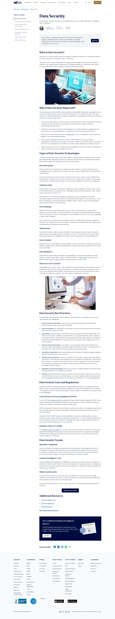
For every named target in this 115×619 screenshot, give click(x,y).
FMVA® (28, 563)
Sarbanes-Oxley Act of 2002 (50, 430)
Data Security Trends (20, 37)
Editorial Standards (18, 574)
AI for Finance (52, 2)
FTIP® (28, 579)
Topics (28, 589)
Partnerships (17, 584)
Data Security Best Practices (22, 29)
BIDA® (28, 574)
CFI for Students (18, 576)
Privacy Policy (75, 611)
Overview (16, 563)
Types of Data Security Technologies (21, 25)
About (69, 2)
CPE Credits (17, 579)
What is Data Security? (20, 18)
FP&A (66, 566)
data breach (70, 134)
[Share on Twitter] (62, 547)
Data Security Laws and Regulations (21, 33)
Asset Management (70, 581)
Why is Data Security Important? (23, 21)
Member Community (96, 563)
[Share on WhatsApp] (66, 547)
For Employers (56, 575)
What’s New (94, 566)
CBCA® (28, 571)
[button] (86, 2)
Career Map (68, 593)
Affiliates (16, 587)
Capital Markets (69, 571)
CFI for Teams (61, 2)
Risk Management (69, 578)
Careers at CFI (17, 571)
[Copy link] (69, 547)
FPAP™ (28, 566)
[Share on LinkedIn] (54, 547)
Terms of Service (92, 611)
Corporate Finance (57, 566)
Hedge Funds (68, 584)
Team (15, 568)
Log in (90, 2)
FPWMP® (29, 576)
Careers (35, 2)
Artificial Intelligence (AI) (48, 500)
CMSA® (28, 568)
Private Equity (68, 586)
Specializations (30, 592)
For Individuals (43, 563)
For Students (42, 566)
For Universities (56, 578)
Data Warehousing (46, 506)
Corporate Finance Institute (18, 2)
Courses (29, 594)
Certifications (27, 2)
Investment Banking (70, 568)
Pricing (75, 2)
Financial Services (57, 568)
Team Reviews (56, 581)
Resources (43, 2)
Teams (54, 563)
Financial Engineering (47, 503)
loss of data (82, 257)
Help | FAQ (81, 563)
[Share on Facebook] (58, 547)
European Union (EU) (56, 400)
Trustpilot (42, 598)
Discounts (41, 571)
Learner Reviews (18, 582)
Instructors (16, 566)
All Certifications (31, 582)
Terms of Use (83, 611)
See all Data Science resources (48, 510)
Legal (79, 566)
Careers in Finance (70, 563)
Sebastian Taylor (50, 28)
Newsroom (16, 590)
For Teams (42, 568)
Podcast (93, 571)
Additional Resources (20, 40)
